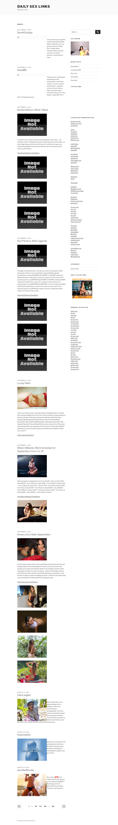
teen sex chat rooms (77, 201)
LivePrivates (74, 144)
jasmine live (74, 203)
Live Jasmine (74, 156)
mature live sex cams (77, 238)
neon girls (73, 315)
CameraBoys (74, 232)
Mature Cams (75, 166)
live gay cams (75, 321)
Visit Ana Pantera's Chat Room (27, 295)
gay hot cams (75, 365)
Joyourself (74, 146)
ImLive (73, 129)
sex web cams (75, 326)
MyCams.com (75, 140)
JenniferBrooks (25, 770)
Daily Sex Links (33, 6)
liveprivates (74, 242)
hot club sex (74, 125)
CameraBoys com (76, 248)
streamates (74, 183)
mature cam (74, 361)
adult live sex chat (76, 123)
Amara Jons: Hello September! (33, 534)
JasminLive (74, 136)
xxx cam (73, 332)
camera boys (74, 217)
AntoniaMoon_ (75, 66)
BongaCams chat (76, 189)
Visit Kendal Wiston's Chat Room (28, 153)
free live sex (74, 340)
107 (53, 806)
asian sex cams (75, 244)
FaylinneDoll (24, 734)
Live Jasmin (74, 154)
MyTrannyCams (75, 148)
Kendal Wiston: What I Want (32, 109)
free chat (73, 211)
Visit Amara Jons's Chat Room (27, 582)
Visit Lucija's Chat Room (25, 435)
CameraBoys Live (76, 160)
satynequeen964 (76, 70)
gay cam (73, 354)
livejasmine (74, 133)
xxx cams (74, 330)
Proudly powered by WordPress (26, 820)
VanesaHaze (74, 77)
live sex (73, 313)
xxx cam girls (75, 323)
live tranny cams (75, 359)
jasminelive (74, 230)
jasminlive (74, 228)
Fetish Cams (74, 172)
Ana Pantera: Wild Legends (32, 240)
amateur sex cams (76, 346)
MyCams (73, 250)
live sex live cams (76, 342)
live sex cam (74, 319)
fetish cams (74, 338)
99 (36, 806)
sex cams (73, 213)
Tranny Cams (75, 168)
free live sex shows (76, 219)
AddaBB (21, 70)
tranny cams (74, 363)
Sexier (72, 178)
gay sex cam (74, 357)
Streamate (74, 176)
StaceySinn (74, 80)
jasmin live (74, 197)
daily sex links (75, 269)
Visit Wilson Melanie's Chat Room (28, 497)
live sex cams (75, 207)
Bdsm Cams (74, 170)
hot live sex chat (75, 348)
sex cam (73, 334)
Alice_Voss (74, 73)
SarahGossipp (24, 32)
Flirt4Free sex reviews (77, 191)
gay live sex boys (76, 121)
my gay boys (74, 344)
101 (45, 806)
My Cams (73, 234)
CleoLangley (24, 695)
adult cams (74, 311)
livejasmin (74, 187)
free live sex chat (76, 221)
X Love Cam (74, 193)
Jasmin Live (74, 158)
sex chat (73, 209)
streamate (74, 150)
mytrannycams (75, 240)
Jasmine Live (74, 138)
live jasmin (74, 131)
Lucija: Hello (23, 383)
